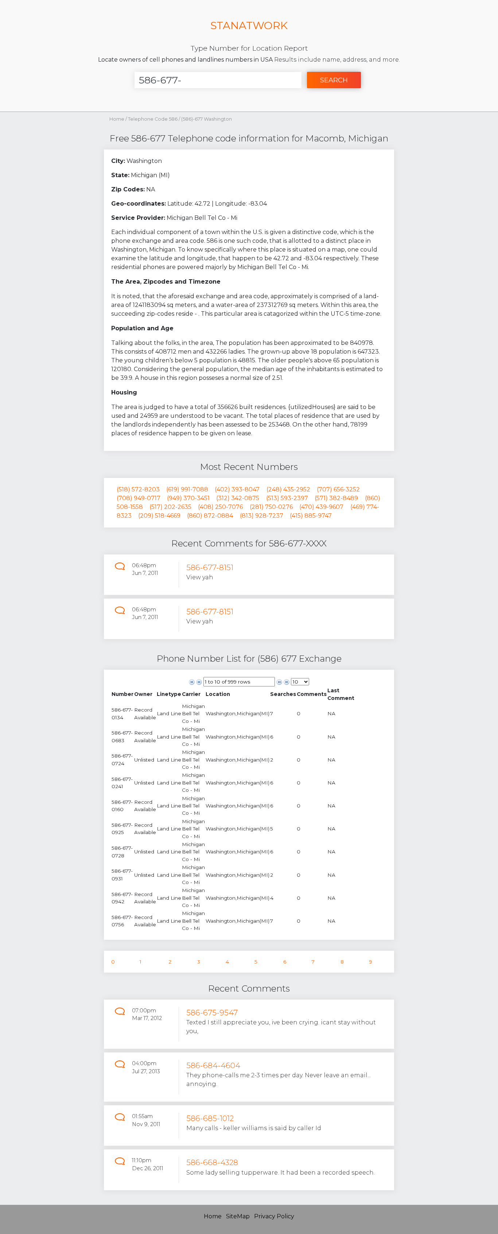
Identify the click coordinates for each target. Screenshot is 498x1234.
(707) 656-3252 (338, 489)
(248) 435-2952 (288, 489)
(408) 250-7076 (220, 506)
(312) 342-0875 (237, 498)
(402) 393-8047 (237, 489)
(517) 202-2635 (170, 506)
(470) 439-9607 (321, 506)
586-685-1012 (210, 1118)
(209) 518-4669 (159, 515)
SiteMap (238, 1216)
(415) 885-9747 (311, 515)
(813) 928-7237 (261, 515)
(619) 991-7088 (187, 489)
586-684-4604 (213, 1065)
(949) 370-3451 (188, 498)
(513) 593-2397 (287, 498)
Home (116, 119)
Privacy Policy (274, 1216)
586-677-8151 (209, 567)
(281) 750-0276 (271, 506)
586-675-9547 (212, 1012)
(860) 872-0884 (210, 515)
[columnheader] (122, 694)
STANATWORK (249, 25)
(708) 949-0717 (138, 498)
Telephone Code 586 (153, 119)
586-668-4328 (212, 1162)
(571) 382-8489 (336, 498)
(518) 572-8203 (138, 489)
